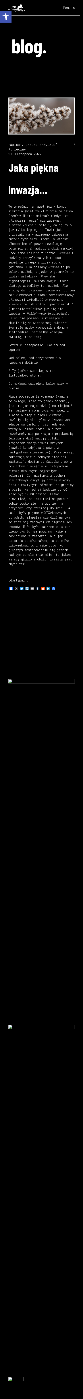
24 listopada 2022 (25, 154)
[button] (6, 17)
